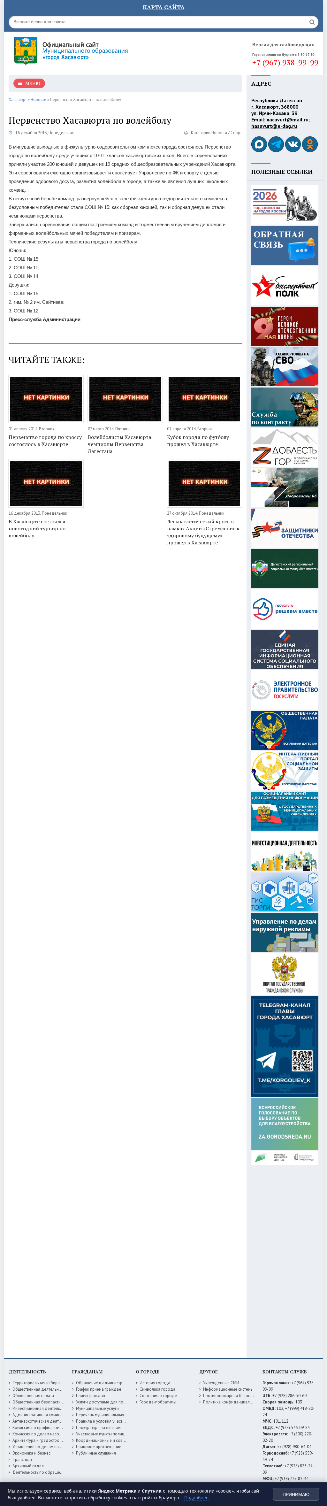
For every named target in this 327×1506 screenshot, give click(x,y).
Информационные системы (228, 1389)
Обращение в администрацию (104, 1383)
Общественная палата (33, 1395)
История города (155, 1383)
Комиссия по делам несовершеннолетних (51, 1434)
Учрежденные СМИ (221, 1383)
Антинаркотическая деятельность (43, 1421)
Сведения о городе (158, 1395)
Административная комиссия (39, 1415)
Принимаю (296, 1494)
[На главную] (88, 51)
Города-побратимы (158, 1402)
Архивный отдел (28, 1466)
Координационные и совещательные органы (118, 1440)
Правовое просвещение (98, 1446)
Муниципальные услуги (97, 1408)
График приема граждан (98, 1389)
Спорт (236, 132)
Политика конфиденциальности (232, 1402)
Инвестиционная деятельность (41, 1408)
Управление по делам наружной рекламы (51, 1446)
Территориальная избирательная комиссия (52, 1383)
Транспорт (22, 1459)
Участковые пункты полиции (102, 1434)
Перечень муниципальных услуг (105, 1415)
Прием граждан (90, 1395)
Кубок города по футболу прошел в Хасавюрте (198, 441)
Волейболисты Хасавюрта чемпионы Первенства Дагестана (119, 444)
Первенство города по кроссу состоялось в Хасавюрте (45, 441)
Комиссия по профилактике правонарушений (54, 1427)
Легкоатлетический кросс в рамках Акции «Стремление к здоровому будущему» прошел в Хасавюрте (203, 532)
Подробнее (196, 1497)
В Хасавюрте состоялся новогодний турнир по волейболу (37, 528)
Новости (219, 132)
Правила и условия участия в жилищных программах (125, 1421)
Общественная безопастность (40, 1402)
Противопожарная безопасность (234, 1395)
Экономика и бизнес (31, 1453)
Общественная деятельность (39, 1389)
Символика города (157, 1389)
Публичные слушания (96, 1453)
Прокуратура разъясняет (99, 1427)
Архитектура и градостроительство (45, 1440)
